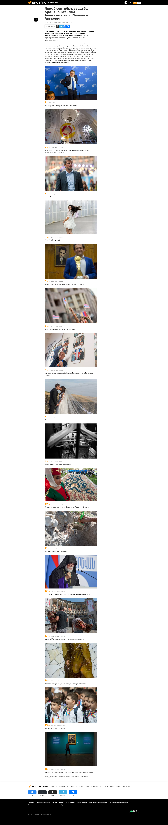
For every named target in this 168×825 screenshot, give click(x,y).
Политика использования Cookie (119, 802)
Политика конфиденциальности (98, 802)
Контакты (54, 802)
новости (54, 786)
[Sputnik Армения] (37, 5)
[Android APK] (134, 811)
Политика (79, 786)
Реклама (61, 802)
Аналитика (94, 786)
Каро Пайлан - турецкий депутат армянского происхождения (73, 776)
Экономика (70, 786)
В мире (87, 786)
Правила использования (43, 802)
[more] (96, 102)
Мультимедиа (53, 776)
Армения (62, 786)
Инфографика (109, 786)
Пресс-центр (126, 786)
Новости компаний (82, 802)
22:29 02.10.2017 (49, 22)
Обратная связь (65, 805)
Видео (118, 786)
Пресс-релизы (70, 802)
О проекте (31, 802)
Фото (46, 776)
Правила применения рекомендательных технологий (43, 805)
